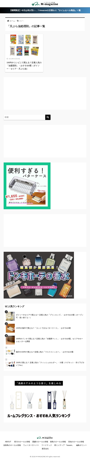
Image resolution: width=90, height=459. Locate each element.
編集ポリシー (81, 445)
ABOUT (8, 442)
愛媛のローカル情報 (40, 442)
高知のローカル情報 (76, 442)
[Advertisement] (25, 95)
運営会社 (45, 449)
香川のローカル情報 (22, 442)
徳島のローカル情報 (58, 442)
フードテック (46, 445)
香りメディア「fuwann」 (64, 445)
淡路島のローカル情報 (12, 445)
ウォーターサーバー (31, 445)
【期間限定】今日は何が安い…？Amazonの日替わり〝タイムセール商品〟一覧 (45, 10)
